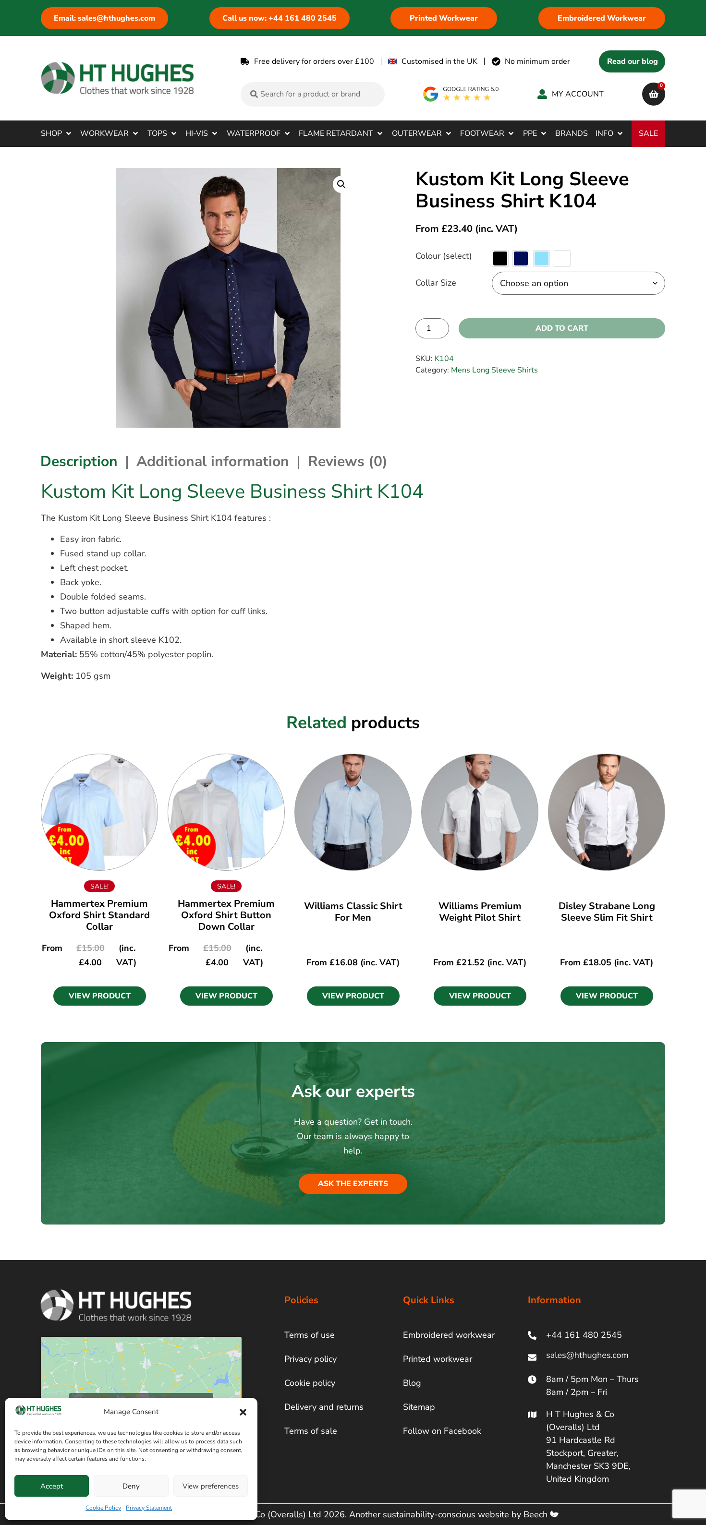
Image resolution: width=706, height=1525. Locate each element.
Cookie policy (309, 1383)
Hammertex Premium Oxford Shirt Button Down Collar (226, 915)
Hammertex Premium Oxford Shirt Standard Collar (99, 915)
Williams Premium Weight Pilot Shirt (480, 912)
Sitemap (419, 1407)
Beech (536, 1514)
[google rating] (461, 94)
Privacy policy (310, 1359)
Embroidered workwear (449, 1335)
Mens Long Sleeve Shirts (494, 370)
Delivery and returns (324, 1407)
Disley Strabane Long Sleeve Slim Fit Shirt (607, 912)
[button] (243, 1412)
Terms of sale (310, 1431)
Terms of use (309, 1335)
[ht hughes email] (589, 1357)
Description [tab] (79, 461)
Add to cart (562, 328)
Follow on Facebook (442, 1431)
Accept (51, 1486)
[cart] (653, 94)
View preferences (211, 1486)
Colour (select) (443, 256)
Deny (131, 1486)
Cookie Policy (103, 1508)
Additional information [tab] (212, 461)
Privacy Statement (149, 1508)
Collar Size (435, 282)
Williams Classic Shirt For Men (353, 912)
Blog (412, 1383)
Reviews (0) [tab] (348, 461)
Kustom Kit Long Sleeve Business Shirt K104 (232, 491)
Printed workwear (437, 1359)
